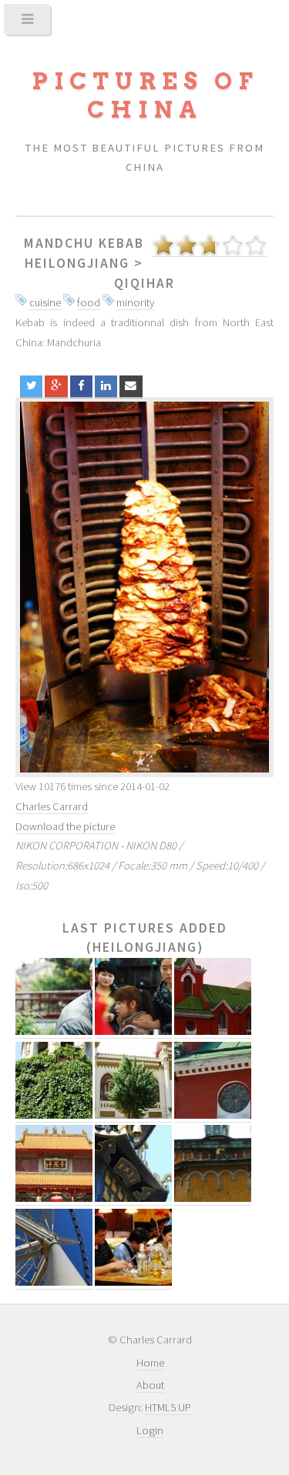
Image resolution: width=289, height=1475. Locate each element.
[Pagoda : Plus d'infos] (133, 1198)
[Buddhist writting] (144, 587)
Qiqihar (144, 283)
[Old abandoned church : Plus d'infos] (53, 1115)
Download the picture (65, 826)
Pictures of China (145, 95)
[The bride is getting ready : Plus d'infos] (133, 1031)
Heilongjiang (77, 263)
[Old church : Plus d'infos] (212, 1198)
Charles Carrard (51, 806)
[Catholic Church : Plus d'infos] (212, 1031)
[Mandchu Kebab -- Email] (130, 386)
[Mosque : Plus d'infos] (133, 1115)
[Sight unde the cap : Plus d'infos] (53, 1031)
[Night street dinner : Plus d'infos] (133, 1282)
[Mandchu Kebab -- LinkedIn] (106, 386)
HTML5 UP (168, 1407)
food (88, 302)
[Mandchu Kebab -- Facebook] (81, 386)
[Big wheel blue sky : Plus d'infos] (53, 1282)
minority (135, 302)
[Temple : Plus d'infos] (53, 1198)
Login (149, 1430)
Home (150, 1363)
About (150, 1385)
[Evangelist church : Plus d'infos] (212, 1115)
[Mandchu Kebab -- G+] (56, 386)
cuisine (45, 302)
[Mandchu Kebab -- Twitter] (31, 386)
